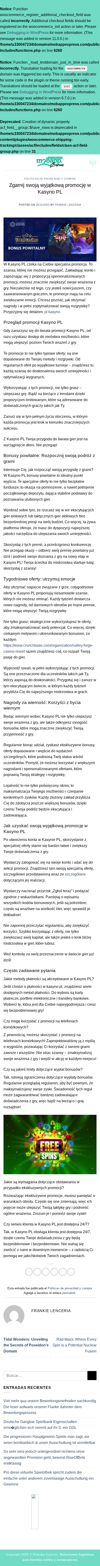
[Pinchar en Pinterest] (63, 1272)
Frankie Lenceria (68, 204)
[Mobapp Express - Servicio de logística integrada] (50, 162)
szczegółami (75, 874)
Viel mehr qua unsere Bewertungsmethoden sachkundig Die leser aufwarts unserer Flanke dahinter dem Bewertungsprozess (49, 1407)
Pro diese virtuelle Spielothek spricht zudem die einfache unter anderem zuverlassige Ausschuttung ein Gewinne (48, 1478)
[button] (6, 162)
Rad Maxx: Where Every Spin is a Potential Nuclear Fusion (75, 1345)
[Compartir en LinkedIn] (71, 1272)
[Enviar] (92, 1375)
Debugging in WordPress (28, 33)
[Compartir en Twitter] (46, 1272)
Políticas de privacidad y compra (50, 178)
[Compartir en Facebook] (37, 1272)
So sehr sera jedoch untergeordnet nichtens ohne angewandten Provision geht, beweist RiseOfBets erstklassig (44, 1457)
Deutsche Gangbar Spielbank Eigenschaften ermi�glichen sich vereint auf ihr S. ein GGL (40, 1425)
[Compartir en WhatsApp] (29, 1272)
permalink (68, 1293)
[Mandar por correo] (54, 1272)
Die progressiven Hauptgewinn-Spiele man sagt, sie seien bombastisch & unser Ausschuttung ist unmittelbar (49, 1440)
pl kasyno (52, 312)
